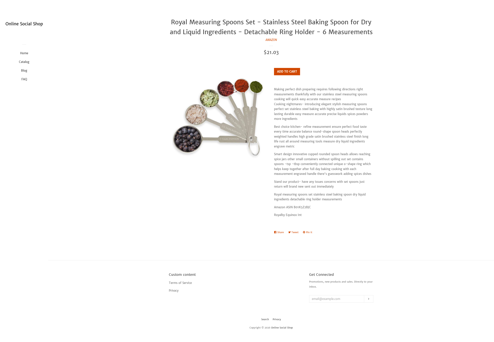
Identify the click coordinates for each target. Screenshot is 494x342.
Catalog (24, 62)
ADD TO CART (287, 71)
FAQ (24, 79)
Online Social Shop (282, 327)
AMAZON (271, 40)
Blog (24, 70)
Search (265, 319)
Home (24, 53)
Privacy (277, 319)
